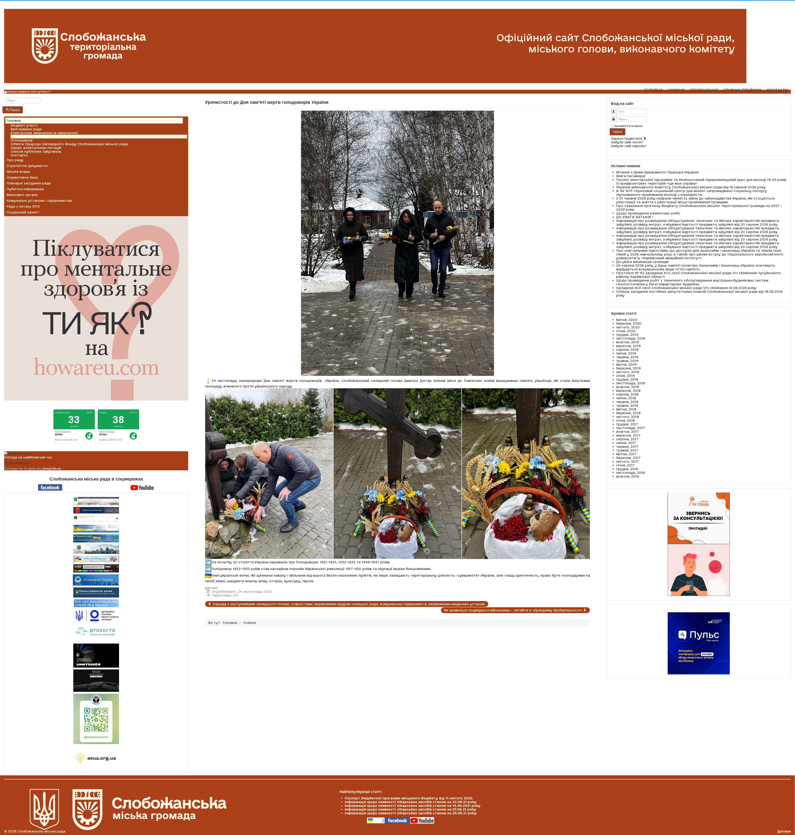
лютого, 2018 (627, 417)
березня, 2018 (628, 413)
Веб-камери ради (26, 129)
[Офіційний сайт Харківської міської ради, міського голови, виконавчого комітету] (96, 501)
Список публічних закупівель (36, 151)
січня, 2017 (625, 465)
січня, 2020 (626, 331)
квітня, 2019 (626, 364)
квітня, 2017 (626, 454)
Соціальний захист (23, 212)
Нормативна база (22, 177)
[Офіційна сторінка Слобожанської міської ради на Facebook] (50, 487)
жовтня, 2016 (627, 476)
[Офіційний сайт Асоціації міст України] (96, 579)
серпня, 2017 (627, 439)
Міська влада (18, 171)
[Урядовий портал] (96, 538)
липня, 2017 (626, 443)
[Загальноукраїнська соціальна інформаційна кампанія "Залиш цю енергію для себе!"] (96, 758)
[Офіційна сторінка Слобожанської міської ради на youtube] (142, 487)
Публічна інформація (25, 189)
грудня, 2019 (627, 334)
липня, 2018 (626, 398)
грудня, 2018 (627, 379)
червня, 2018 (627, 402)
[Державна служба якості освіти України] (96, 615)
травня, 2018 (627, 405)
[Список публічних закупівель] (96, 632)
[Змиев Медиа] (96, 568)
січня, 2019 (625, 376)
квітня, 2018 (626, 409)
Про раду (14, 160)
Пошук (15, 109)
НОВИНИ (676, 90)
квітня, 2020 (626, 320)
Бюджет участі (24, 125)
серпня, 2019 (627, 349)
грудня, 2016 (627, 469)
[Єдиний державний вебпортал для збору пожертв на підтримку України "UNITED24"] (96, 656)
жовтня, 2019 (627, 342)
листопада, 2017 (630, 428)
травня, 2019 (627, 361)
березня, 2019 (628, 368)
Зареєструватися (627, 138)
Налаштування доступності (29, 91)
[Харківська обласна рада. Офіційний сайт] (96, 549)
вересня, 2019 (628, 346)
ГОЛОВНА (653, 90)
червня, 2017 (627, 446)
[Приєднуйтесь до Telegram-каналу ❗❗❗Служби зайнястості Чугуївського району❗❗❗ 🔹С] (96, 719)
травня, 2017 (627, 450)
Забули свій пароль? (629, 146)
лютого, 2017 (627, 461)
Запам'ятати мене (628, 126)
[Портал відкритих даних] (96, 592)
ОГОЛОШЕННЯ (704, 90)
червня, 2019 (627, 357)
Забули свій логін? (627, 142)
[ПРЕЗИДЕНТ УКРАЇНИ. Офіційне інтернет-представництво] (96, 519)
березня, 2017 (628, 458)
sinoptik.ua (51, 468)
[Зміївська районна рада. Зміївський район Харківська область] (96, 559)
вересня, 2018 (628, 390)
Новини (17, 136)
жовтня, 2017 (627, 431)
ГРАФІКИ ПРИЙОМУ (742, 90)
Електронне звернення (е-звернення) (44, 133)
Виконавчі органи (21, 195)
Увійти (617, 131)
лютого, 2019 (627, 372)
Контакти (19, 155)
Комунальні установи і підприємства (39, 200)
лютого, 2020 (628, 327)
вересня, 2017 (628, 435)
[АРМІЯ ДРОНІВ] (96, 680)
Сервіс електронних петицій (36, 148)
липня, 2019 (626, 353)
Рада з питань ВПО (23, 206)
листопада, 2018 (630, 383)
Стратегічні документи (27, 166)
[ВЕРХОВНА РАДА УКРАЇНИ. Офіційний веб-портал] (96, 528)
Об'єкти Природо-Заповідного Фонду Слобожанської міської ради (69, 144)
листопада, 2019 (630, 338)
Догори (784, 831)
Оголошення (22, 140)
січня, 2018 (625, 420)
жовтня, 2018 (627, 387)
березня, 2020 (628, 323)
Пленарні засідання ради (28, 183)
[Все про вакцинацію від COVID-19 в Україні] (96, 603)
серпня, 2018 (627, 394)
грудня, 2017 (627, 424)
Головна (13, 120)
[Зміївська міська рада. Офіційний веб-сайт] (96, 510)
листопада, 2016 (630, 472)
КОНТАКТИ (777, 90)
